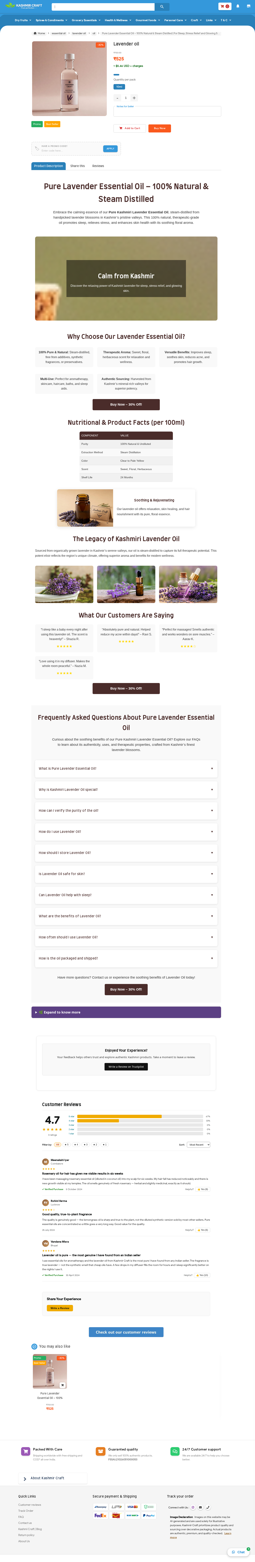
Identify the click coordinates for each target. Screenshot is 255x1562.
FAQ (21, 1517)
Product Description (48, 166)
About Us (24, 1541)
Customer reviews (29, 1505)
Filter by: (47, 1144)
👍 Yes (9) (203, 1189)
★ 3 (86, 1144)
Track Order (25, 1510)
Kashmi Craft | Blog (30, 1529)
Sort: (182, 1144)
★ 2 (95, 1144)
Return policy (26, 1535)
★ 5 (67, 1144)
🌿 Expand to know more (59, 1012)
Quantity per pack (124, 79)
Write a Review (60, 1308)
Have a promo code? (54, 146)
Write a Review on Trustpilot (126, 1066)
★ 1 (105, 1144)
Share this (77, 166)
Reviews (98, 166)
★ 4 (76, 1144)
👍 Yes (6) (203, 1230)
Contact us (25, 1523)
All (57, 1144)
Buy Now (160, 128)
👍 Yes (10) (202, 1275)
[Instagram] (193, 1507)
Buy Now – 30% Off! (126, 404)
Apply (110, 148)
